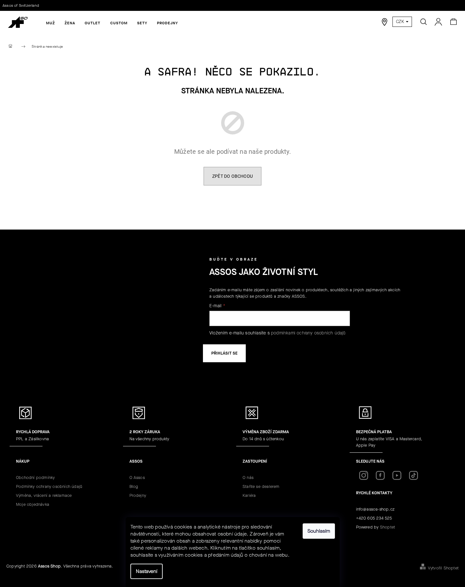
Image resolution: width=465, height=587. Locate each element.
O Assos (137, 477)
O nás (248, 477)
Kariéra (249, 495)
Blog (133, 486)
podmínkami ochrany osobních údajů (308, 333)
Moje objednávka (32, 504)
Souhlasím (318, 531)
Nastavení (146, 571)
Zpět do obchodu (232, 176)
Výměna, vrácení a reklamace (44, 495)
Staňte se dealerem (261, 486)
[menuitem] (50, 23)
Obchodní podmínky (35, 477)
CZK (400, 22)
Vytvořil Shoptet (443, 568)
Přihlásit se (224, 353)
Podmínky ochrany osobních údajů (49, 486)
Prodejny (137, 495)
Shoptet (387, 527)
